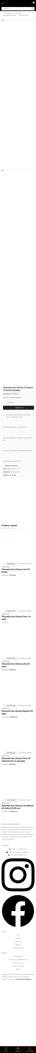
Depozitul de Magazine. (24, 979)
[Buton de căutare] (32, 8)
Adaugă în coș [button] (11, 563)
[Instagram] (18, 893)
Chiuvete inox (23, 15)
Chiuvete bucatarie (9, 15)
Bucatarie (18, 13)
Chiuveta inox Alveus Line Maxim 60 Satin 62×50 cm (18, 807)
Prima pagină (8, 13)
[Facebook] (18, 927)
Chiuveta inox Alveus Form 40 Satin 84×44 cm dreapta (16, 759)
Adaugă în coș (19, 407)
